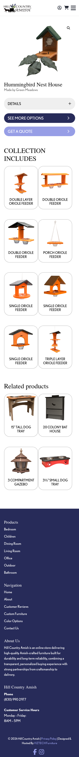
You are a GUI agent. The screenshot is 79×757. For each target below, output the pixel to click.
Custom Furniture (15, 614)
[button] (68, 28)
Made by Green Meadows (21, 90)
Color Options (13, 621)
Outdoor (9, 565)
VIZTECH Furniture (45, 743)
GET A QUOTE (20, 131)
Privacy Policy (49, 738)
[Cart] (66, 8)
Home (8, 592)
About (8, 599)
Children (10, 536)
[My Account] (59, 8)
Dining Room (12, 543)
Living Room (12, 551)
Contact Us (11, 628)
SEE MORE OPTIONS (26, 118)
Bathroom (10, 572)
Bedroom (10, 529)
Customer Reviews (16, 606)
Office (8, 558)
